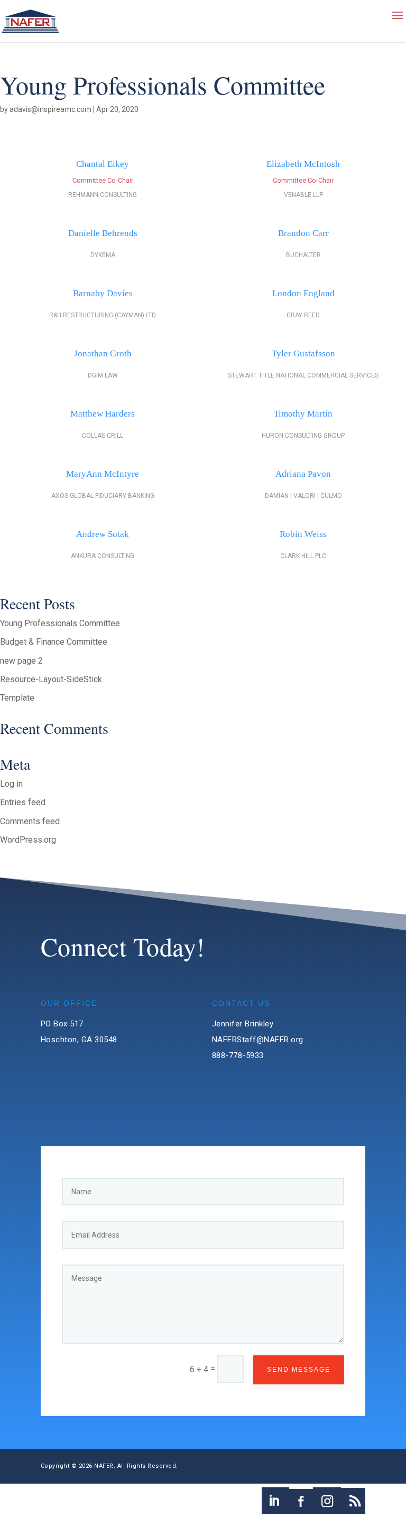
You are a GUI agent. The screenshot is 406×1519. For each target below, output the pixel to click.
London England (303, 293)
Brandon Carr (303, 233)
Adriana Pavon (303, 474)
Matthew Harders (102, 414)
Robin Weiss (303, 534)
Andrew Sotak (102, 534)
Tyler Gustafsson (303, 353)
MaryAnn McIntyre (102, 474)
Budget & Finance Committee (53, 642)
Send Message (298, 1369)
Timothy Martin (303, 414)
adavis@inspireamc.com (50, 109)
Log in (11, 784)
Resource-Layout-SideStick (51, 679)
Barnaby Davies (103, 293)
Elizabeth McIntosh (303, 164)
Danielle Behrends (102, 233)
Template (17, 698)
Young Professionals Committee (60, 623)
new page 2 (21, 661)
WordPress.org (28, 840)
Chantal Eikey (102, 164)
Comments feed (30, 821)
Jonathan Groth (103, 353)
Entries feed (22, 802)
